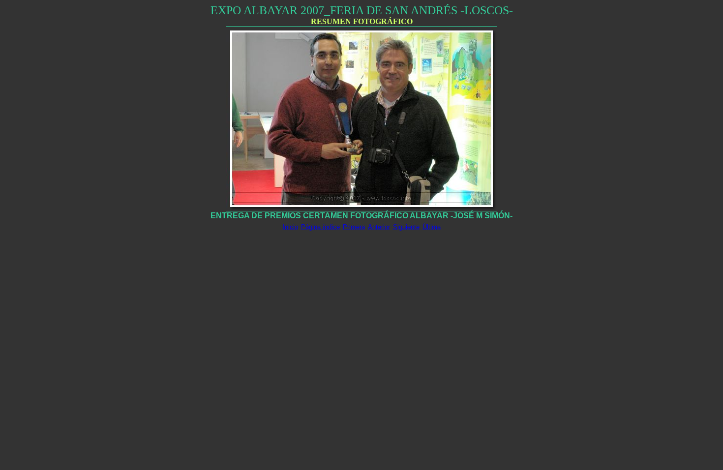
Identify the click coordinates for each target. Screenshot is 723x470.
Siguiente (406, 227)
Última (431, 227)
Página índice (320, 227)
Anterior (379, 227)
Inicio (290, 227)
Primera (354, 227)
